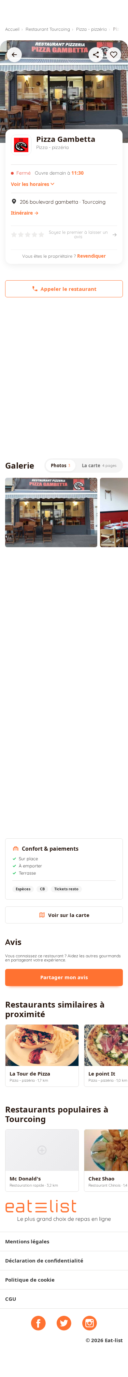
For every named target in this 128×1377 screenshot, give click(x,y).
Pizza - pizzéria (91, 29)
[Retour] (14, 54)
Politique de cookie (30, 1280)
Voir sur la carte (68, 915)
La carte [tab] (99, 465)
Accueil (12, 29)
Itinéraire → (25, 213)
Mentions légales (27, 1241)
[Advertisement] (64, 378)
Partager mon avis (64, 977)
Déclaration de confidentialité (44, 1260)
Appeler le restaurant (69, 289)
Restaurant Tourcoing (48, 29)
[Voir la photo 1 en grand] (51, 512)
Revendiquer (91, 256)
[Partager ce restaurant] (95, 54)
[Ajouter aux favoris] (113, 54)
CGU (10, 1299)
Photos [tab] (60, 465)
